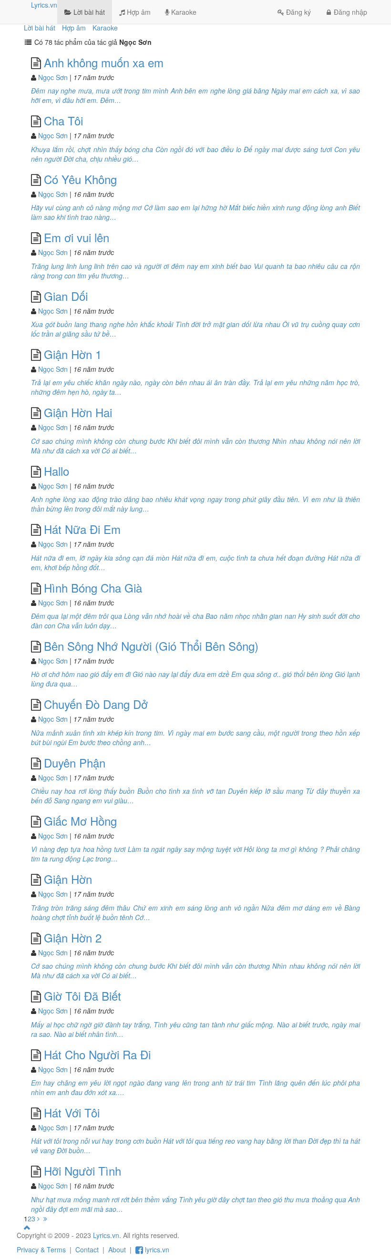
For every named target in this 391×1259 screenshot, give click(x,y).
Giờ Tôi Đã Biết (82, 995)
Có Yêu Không (80, 179)
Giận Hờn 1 (73, 354)
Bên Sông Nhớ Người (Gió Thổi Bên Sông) (151, 645)
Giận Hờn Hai (78, 412)
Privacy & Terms (41, 1249)
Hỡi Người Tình (82, 1170)
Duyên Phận (74, 762)
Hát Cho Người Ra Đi (97, 1054)
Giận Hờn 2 (73, 937)
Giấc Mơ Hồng (80, 820)
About (117, 1249)
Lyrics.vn (44, 5)
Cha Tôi (63, 120)
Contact (87, 1249)
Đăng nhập (350, 12)
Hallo (56, 470)
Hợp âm (138, 12)
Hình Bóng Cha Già (93, 587)
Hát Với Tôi (72, 1112)
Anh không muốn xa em (104, 62)
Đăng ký (298, 12)
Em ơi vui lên (76, 237)
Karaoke (182, 12)
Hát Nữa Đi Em (82, 529)
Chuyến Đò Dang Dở (96, 704)
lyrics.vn (156, 1249)
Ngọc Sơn (53, 77)
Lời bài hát (88, 12)
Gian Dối (66, 295)
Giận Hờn (68, 878)
